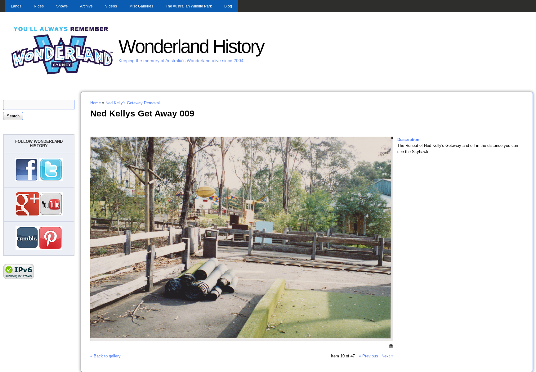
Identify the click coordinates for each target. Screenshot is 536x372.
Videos (111, 6)
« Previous (368, 356)
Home (95, 103)
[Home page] (62, 73)
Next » (387, 356)
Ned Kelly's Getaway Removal (132, 103)
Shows (62, 6)
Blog (228, 6)
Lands (16, 6)
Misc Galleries (141, 6)
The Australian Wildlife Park (189, 6)
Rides (39, 6)
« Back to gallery (105, 356)
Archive (86, 6)
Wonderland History (191, 46)
